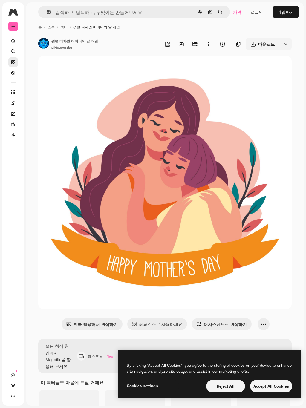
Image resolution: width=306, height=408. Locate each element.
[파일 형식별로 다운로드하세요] (286, 44)
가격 (237, 12)
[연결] (13, 374)
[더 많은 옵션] (209, 44)
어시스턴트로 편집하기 (225, 324)
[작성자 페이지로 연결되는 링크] (43, 44)
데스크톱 (100, 356)
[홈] (13, 40)
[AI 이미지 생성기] (13, 114)
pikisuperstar (61, 47)
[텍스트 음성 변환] (13, 135)
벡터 (64, 26)
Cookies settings (142, 386)
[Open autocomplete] (47, 12)
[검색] (13, 51)
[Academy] (13, 385)
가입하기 (285, 12)
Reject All (226, 386)
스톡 (51, 26)
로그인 (256, 12)
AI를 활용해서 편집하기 (96, 324)
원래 (72, 67)
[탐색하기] (13, 73)
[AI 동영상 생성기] (13, 124)
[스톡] (13, 62)
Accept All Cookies (271, 386)
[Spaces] (13, 103)
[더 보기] (13, 396)
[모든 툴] (13, 92)
